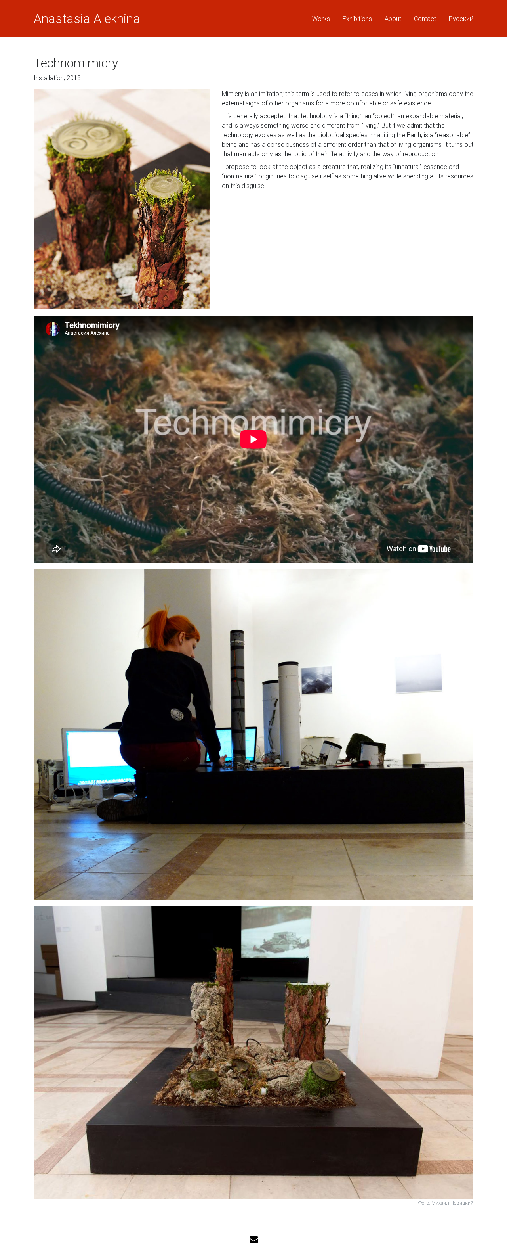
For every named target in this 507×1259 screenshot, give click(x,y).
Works (321, 19)
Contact (425, 19)
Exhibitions (357, 19)
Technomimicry (76, 63)
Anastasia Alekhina (87, 18)
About (393, 19)
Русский (461, 19)
